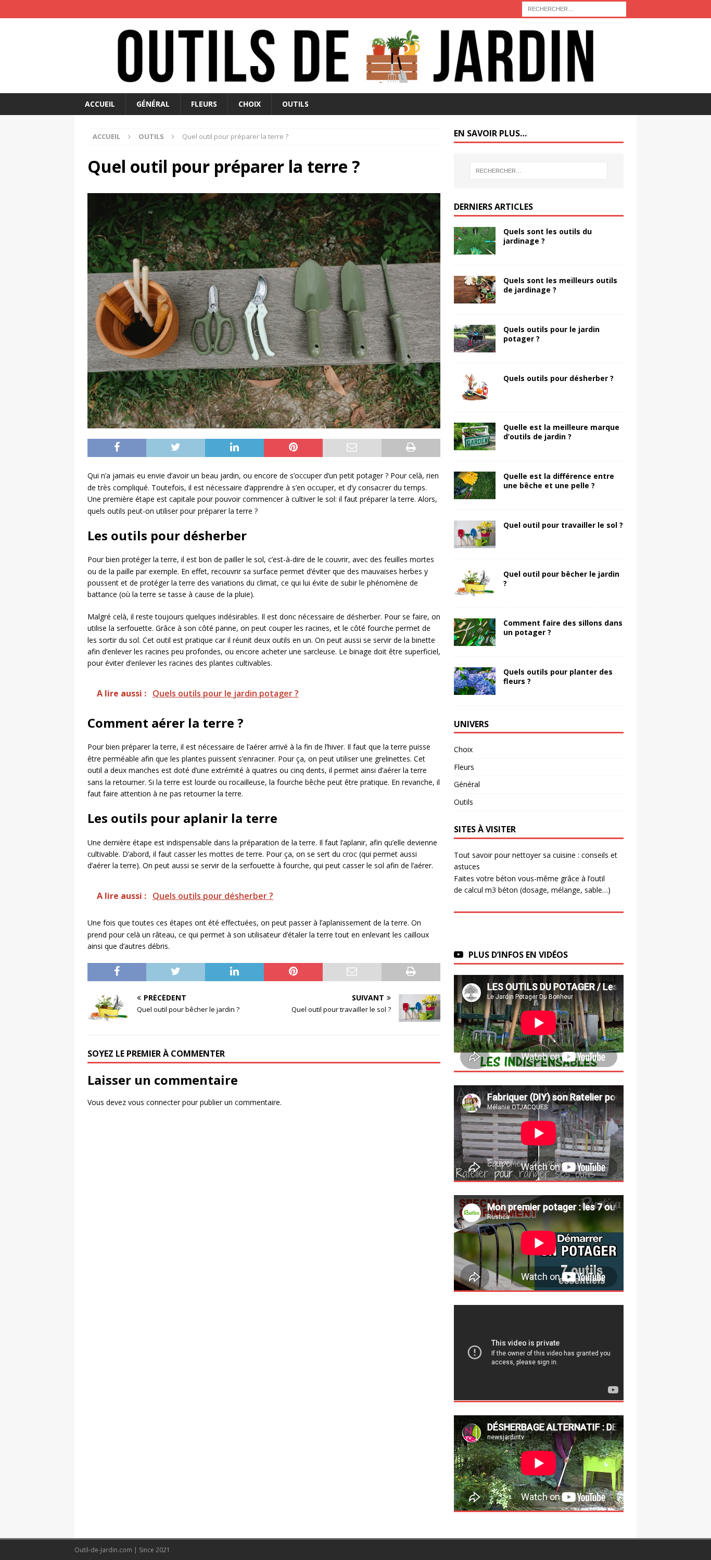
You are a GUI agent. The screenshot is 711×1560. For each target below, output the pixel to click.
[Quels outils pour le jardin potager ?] (475, 338)
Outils (295, 104)
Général (153, 104)
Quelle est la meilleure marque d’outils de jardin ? (561, 431)
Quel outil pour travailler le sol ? (563, 525)
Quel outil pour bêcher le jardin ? (561, 578)
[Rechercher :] (574, 8)
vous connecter (154, 1102)
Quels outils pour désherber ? (558, 378)
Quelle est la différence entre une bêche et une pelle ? (558, 480)
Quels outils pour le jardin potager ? (551, 334)
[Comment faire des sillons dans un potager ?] (475, 632)
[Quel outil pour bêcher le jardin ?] (475, 583)
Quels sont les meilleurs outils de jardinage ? (560, 285)
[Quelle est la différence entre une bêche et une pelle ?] (475, 485)
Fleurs (204, 104)
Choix (249, 104)
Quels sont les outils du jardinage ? (547, 236)
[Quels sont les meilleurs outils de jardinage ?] (475, 289)
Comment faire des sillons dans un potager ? (563, 627)
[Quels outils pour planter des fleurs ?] (475, 681)
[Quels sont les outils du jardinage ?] (475, 241)
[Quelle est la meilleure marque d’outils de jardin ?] (475, 436)
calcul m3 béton (491, 890)
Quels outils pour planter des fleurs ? (558, 676)
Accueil (100, 104)
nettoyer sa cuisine (544, 855)
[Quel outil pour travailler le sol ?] (475, 534)
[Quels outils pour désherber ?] (475, 387)
